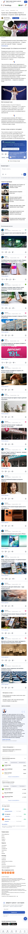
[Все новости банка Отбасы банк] (25, 449)
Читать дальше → (5, 248)
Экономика (4, 845)
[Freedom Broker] (20, 5)
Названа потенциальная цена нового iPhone (13, 534)
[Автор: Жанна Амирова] (2, 230)
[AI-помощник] (25, 918)
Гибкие (6, 762)
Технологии (4, 850)
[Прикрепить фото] (3, 174)
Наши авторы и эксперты (7, 861)
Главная (2, 10)
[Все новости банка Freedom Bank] (25, 284)
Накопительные (14, 762)
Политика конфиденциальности (8, 866)
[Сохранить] (26, 252)
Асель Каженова (8, 477)
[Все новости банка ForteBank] (25, 257)
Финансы (4, 846)
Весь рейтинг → (5, 824)
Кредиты (3, 839)
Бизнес (3, 837)
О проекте (4, 858)
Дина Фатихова (7, 17)
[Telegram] (10, 872)
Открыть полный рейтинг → (14, 776)
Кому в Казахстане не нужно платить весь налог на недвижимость (14, 696)
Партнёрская (22, 786)
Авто (6, 664)
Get (25, 1)
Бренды (3, 853)
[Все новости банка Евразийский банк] (25, 313)
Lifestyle (3, 840)
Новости (7, 10)
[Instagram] (8, 872)
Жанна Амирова (8, 230)
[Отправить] (24, 174)
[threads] (13, 872)
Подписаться (14, 912)
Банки (6, 256)
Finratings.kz (4, 45)
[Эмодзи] (22, 174)
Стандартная (14, 786)
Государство (4, 848)
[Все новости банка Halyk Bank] (25, 230)
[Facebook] (2, 872)
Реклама (3, 862)
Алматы (3, 157)
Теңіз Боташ (7, 257)
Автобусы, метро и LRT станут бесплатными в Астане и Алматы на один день (13, 700)
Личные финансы (5, 834)
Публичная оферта (6, 867)
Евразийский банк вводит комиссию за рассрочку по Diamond (12, 750)
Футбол (7, 157)
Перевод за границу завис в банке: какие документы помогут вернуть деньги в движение (12, 289)
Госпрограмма (6, 786)
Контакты (4, 864)
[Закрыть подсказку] (25, 152)
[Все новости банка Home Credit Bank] (25, 638)
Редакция (4, 859)
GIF (5, 174)
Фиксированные (22, 762)
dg (17, 896)
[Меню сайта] (1, 5)
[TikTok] (5, 872)
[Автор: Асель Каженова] (2, 476)
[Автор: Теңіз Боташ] (2, 257)
